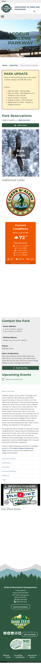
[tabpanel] (20, 424)
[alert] (20, 379)
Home (4, 65)
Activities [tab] (5, 467)
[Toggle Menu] (2, 16)
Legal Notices (20, 657)
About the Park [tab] (8, 391)
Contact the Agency (20, 607)
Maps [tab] (4, 480)
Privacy (8, 657)
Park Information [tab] (9, 458)
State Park (14, 65)
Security (32, 657)
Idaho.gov (6, 655)
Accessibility (18, 655)
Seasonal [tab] (5, 475)
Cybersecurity (32, 655)
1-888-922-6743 (23, 120)
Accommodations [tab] (9, 471)
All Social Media (30, 634)
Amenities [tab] (6, 463)
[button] (37, 153)
